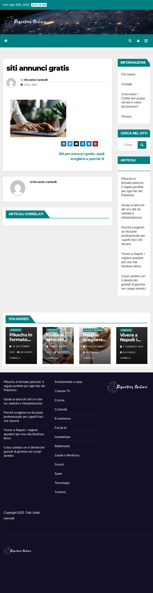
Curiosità (15, 330)
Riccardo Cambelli (36, 80)
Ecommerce (63, 418)
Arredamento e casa (68, 381)
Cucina (59, 400)
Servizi (59, 464)
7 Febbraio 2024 (133, 346)
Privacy (126, 116)
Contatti (126, 84)
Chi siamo (128, 74)
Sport (58, 473)
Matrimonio (62, 446)
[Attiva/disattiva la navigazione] (146, 40)
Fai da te (61, 427)
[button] (130, 40)
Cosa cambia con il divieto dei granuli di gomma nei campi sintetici (24, 451)
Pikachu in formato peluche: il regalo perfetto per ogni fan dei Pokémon (132, 187)
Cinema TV (62, 391)
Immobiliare (63, 437)
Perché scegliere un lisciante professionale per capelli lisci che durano (133, 236)
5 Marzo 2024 (94, 346)
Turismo (60, 492)
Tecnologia (62, 482)
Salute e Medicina (93, 330)
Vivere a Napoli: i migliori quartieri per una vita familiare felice (24, 434)
